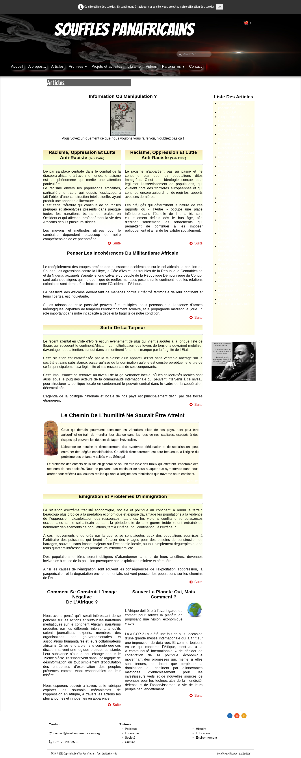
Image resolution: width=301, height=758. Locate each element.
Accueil (17, 66)
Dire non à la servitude (234, 303)
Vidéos (151, 66)
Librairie (134, 66)
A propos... (37, 66)
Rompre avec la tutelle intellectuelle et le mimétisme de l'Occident (236, 148)
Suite (117, 243)
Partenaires (173, 66)
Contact (195, 66)
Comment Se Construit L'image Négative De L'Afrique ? (234, 224)
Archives (78, 66)
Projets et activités (106, 66)
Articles (57, 66)
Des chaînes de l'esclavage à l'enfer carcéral (232, 189)
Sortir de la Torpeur (231, 198)
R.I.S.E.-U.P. (227, 112)
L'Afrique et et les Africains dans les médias (231, 237)
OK (219, 7)
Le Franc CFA (228, 299)
